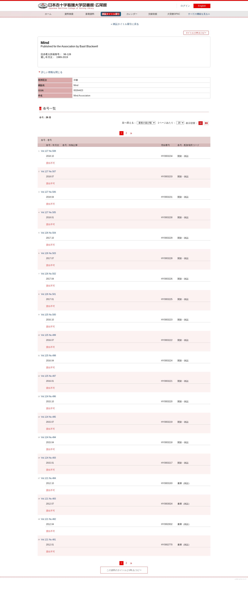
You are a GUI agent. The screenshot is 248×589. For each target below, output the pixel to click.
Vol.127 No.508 (48, 151)
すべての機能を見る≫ (199, 14)
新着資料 (90, 14)
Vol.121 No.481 (48, 539)
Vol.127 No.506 (48, 192)
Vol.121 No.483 (48, 498)
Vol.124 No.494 (48, 437)
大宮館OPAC (173, 14)
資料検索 (69, 14)
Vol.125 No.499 (48, 335)
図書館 (73, 5)
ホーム (48, 14)
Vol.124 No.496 (48, 396)
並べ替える (128, 122)
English (202, 6)
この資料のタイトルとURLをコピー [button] (124, 570)
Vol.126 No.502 (48, 273)
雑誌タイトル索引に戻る (126, 24)
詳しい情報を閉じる (51, 72)
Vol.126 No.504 (48, 233)
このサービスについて (240, 579)
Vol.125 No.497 (48, 376)
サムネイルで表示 (206, 123)
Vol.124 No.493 (48, 457)
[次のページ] (131, 133)
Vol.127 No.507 (48, 171)
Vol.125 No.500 (48, 314)
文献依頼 (152, 14)
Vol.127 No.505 (48, 212)
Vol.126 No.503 (48, 253)
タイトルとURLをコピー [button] (196, 33)
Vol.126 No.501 (48, 294)
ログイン (185, 6)
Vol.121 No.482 (48, 519)
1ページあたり (165, 122)
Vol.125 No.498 (48, 355)
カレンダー (131, 14)
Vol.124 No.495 (48, 417)
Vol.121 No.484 (48, 478)
